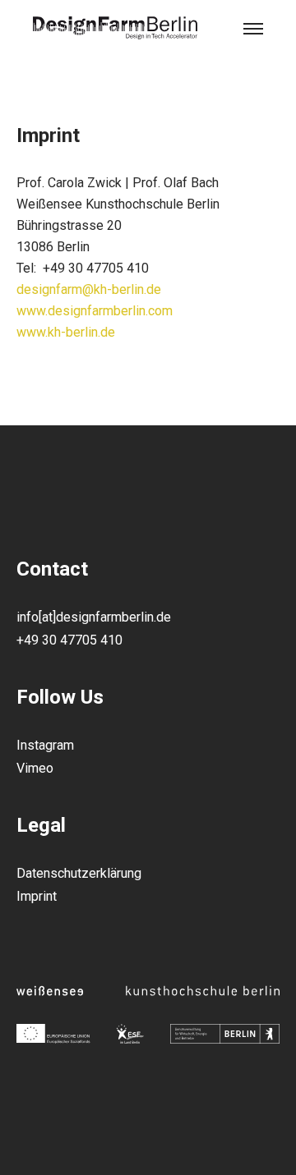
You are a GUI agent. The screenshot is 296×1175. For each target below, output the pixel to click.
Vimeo (34, 768)
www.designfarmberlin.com (94, 311)
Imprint (36, 896)
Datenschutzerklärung (78, 873)
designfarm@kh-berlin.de (88, 289)
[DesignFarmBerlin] (115, 28)
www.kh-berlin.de (65, 332)
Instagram (45, 745)
